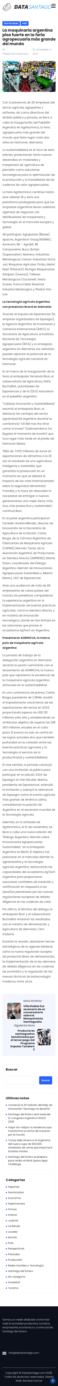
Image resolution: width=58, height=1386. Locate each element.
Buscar (12, 1069)
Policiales (14, 1254)
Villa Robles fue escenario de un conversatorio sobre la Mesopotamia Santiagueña (34, 1014)
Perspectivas (16, 1248)
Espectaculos (16, 1203)
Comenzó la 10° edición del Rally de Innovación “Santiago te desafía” (30, 1106)
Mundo (12, 1237)
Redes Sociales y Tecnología (26, 1265)
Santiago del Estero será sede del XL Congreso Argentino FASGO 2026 (29, 1118)
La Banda (14, 1226)
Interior (12, 1215)
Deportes (13, 1187)
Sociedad (14, 1282)
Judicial (13, 1220)
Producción (15, 1260)
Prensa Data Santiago (15, 53)
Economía (14, 1198)
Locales (13, 1232)
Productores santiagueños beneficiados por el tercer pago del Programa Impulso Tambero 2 (22, 1040)
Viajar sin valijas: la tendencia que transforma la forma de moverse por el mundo (30, 1131)
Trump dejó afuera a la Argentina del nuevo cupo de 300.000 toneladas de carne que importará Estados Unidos (30, 1146)
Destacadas (11, 23)
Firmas (12, 1209)
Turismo (13, 1288)
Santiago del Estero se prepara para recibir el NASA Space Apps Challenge (28, 1160)
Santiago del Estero (20, 1271)
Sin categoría (16, 1276)
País (24, 23)
